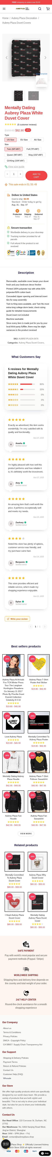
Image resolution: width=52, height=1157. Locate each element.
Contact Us (8, 1070)
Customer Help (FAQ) (13, 1074)
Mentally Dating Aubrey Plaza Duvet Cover (38, 918)
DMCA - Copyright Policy (14, 1040)
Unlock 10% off (6, 1144)
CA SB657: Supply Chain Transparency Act (22, 1044)
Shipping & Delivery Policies (15, 1058)
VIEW (13, 673)
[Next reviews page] (44, 626)
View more (26, 834)
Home (5, 18)
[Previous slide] (7, 58)
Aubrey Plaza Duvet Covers (16, 23)
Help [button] (47, 1153)
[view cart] (48, 8)
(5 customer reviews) (27, 124)
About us (7, 1028)
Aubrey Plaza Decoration (24, 18)
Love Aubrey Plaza (13, 736)
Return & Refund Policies (14, 1066)
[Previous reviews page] (30, 626)
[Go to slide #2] (33, 96)
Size (7, 144)
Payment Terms (10, 1062)
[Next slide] (45, 58)
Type (7, 135)
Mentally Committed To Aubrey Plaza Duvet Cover (14, 878)
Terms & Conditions (12, 1032)
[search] (39, 8)
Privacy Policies (10, 1036)
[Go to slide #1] (18, 96)
